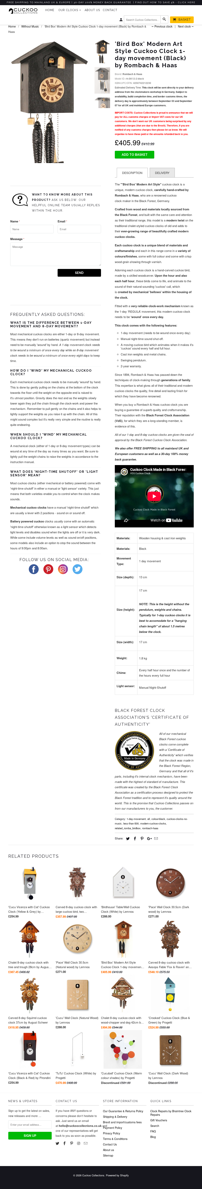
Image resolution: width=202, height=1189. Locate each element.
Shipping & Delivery (115, 1117)
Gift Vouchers (158, 1120)
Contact (110, 10)
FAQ (153, 1131)
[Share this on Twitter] (127, 838)
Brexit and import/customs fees (122, 1122)
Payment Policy (112, 1128)
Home (49, 10)
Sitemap (108, 1155)
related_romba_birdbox (128, 828)
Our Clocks (69, 10)
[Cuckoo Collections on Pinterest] (72, 1143)
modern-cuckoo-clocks (153, 823)
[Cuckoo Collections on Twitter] (58, 1143)
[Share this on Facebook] (134, 838)
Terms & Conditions (115, 1139)
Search (154, 1126)
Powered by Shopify (117, 1175)
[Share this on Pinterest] (141, 838)
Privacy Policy (111, 1133)
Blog (153, 1137)
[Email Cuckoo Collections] (86, 1143)
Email (62, 221)
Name (15, 221)
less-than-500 (131, 823)
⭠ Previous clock (162, 26)
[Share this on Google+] (148, 838)
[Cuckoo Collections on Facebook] (65, 1143)
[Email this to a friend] (155, 838)
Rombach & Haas (132, 74)
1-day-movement (136, 819)
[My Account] (121, 20)
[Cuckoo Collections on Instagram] (79, 1143)
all (148, 819)
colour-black (158, 819)
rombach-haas (150, 828)
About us (108, 1150)
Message (17, 239)
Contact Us (110, 1144)
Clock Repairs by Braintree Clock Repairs (170, 1113)
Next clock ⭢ (186, 26)
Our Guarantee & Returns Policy (123, 1111)
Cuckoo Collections (93, 1175)
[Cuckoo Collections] (24, 11)
